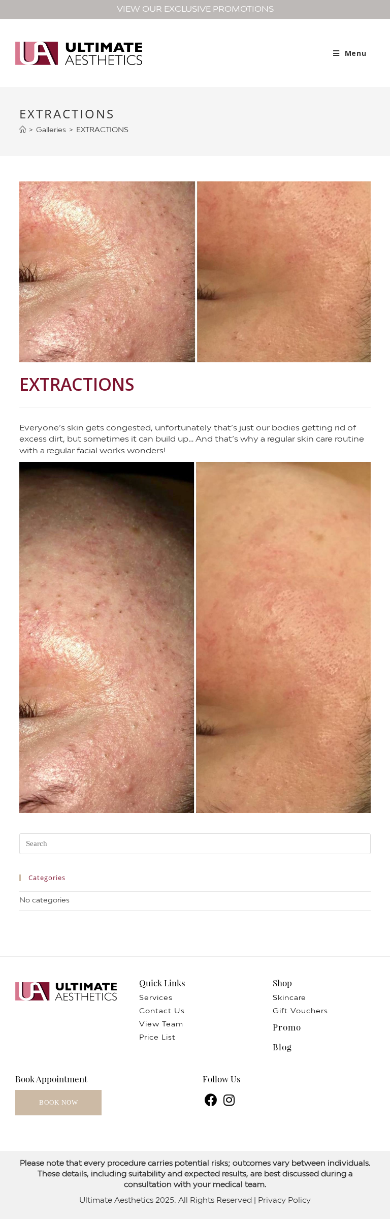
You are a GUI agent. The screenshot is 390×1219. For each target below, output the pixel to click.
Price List (157, 1038)
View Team (161, 1024)
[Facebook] (211, 1101)
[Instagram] (229, 1101)
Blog (282, 1046)
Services (156, 998)
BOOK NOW (58, 1102)
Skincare (289, 998)
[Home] (22, 130)
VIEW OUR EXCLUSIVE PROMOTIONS (195, 9)
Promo (287, 1027)
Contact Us (162, 1011)
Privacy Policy (284, 1200)
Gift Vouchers (300, 1011)
